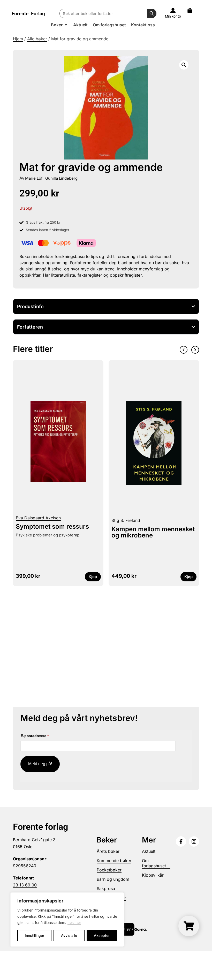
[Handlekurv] (192, 10)
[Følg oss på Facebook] (181, 841)
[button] (183, 65)
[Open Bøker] (66, 25)
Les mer (74, 922)
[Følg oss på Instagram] (194, 841)
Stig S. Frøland (125, 520)
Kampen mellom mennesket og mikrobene (153, 532)
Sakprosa (106, 888)
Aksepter (102, 935)
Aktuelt (148, 851)
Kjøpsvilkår (153, 875)
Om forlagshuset (154, 863)
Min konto (173, 16)
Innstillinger (34, 935)
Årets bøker (108, 851)
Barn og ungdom (113, 879)
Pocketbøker (109, 869)
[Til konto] (173, 10)
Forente (28, 14)
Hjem (18, 38)
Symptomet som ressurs (52, 526)
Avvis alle (69, 935)
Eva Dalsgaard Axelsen (38, 517)
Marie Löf (34, 178)
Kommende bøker (114, 860)
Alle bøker (37, 38)
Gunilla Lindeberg (61, 178)
